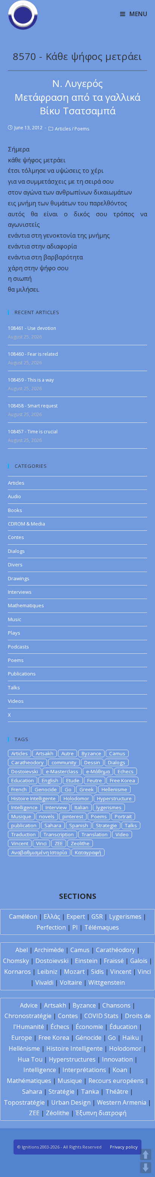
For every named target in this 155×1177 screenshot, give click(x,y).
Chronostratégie (28, 1016)
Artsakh (44, 753)
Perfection (51, 927)
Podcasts (18, 646)
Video (122, 834)
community (64, 762)
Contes (16, 537)
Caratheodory (27, 762)
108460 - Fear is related (33, 354)
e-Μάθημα (98, 771)
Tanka (90, 1091)
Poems (81, 129)
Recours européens (116, 1081)
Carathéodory (115, 950)
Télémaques (101, 927)
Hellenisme (114, 789)
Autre (67, 753)
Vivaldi (44, 982)
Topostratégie (24, 1102)
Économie (89, 1027)
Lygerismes (125, 916)
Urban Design (71, 1102)
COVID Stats (101, 1016)
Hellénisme (24, 1048)
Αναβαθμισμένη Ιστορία (39, 852)
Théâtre (116, 1091)
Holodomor (76, 798)
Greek (86, 789)
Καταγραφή (88, 852)
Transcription (59, 834)
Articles (63, 129)
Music (14, 619)
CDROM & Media (26, 523)
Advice (29, 1005)
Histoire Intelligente (33, 798)
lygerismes (109, 807)
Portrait (123, 816)
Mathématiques (29, 1081)
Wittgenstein (106, 982)
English (50, 780)
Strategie (106, 825)
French (19, 789)
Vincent (19, 843)
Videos (16, 701)
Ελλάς (52, 916)
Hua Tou (30, 1059)
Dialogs (16, 551)
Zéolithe (57, 1113)
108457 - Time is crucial (33, 431)
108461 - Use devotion (32, 328)
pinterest (72, 816)
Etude (72, 780)
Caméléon (23, 916)
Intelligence (24, 807)
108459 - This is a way (31, 380)
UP (145, 1154)
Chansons (116, 1005)
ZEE (59, 843)
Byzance (91, 753)
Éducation (123, 1027)
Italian (81, 807)
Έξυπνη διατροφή (101, 1113)
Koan (119, 1070)
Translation (95, 834)
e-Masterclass (62, 771)
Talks (14, 687)
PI (75, 927)
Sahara (52, 825)
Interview (56, 807)
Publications (22, 673)
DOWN (145, 1167)
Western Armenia (121, 1102)
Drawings (18, 578)
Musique (21, 816)
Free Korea (122, 780)
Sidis (97, 971)
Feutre (94, 780)
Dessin (92, 762)
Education (22, 780)
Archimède (49, 950)
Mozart (74, 971)
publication (23, 825)
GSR (97, 916)
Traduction (23, 834)
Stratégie (61, 1091)
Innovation (117, 1059)
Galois (138, 961)
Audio (14, 496)
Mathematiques (26, 605)
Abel (21, 950)
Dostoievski (24, 771)
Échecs (59, 1027)
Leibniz (47, 971)
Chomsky (16, 961)
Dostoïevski (51, 961)
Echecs (126, 771)
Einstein (86, 961)
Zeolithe (80, 843)
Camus (117, 753)
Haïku (130, 1037)
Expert (76, 916)
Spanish (78, 825)
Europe (21, 1037)
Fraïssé (114, 961)
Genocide (46, 789)
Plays (14, 632)
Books (15, 510)
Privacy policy (124, 1147)
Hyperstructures (72, 1059)
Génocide (89, 1037)
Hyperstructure (114, 798)
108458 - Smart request (33, 406)
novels (47, 816)
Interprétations (84, 1070)
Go (68, 789)
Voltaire (71, 982)
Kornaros (17, 971)
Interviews (20, 591)
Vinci (41, 843)
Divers (15, 564)
